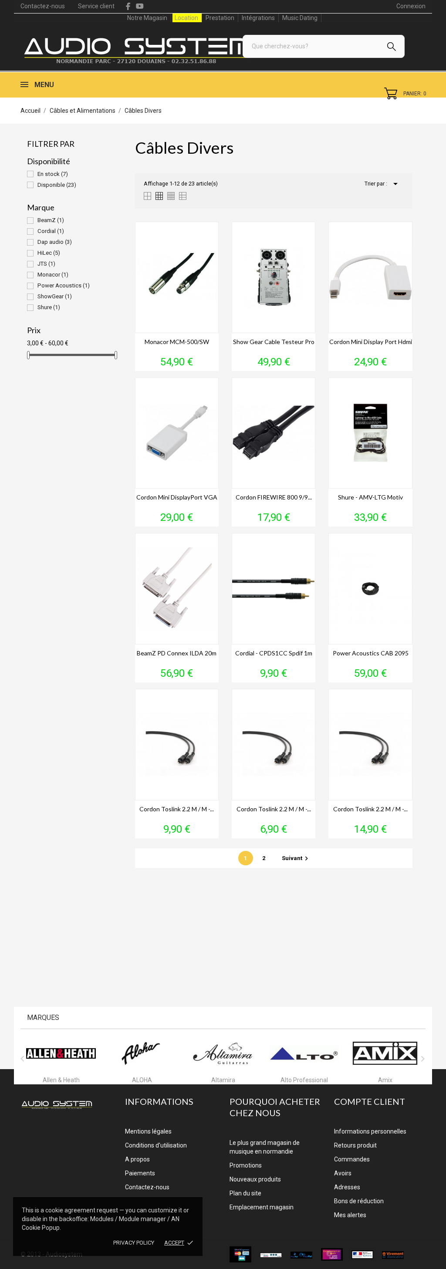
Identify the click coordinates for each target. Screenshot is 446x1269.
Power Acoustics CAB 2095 (371, 653)
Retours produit (355, 1145)
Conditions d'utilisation (156, 1145)
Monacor (52, 274)
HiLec (48, 253)
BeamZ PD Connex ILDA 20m (176, 653)
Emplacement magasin (262, 1207)
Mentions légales (148, 1131)
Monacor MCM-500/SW (177, 341)
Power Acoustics (63, 285)
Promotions (246, 1165)
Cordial (50, 231)
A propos (137, 1159)
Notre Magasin (147, 17)
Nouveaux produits (255, 1179)
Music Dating (300, 17)
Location (186, 17)
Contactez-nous (42, 6)
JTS (46, 263)
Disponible (56, 185)
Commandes (352, 1159)
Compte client (369, 1101)
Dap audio (54, 242)
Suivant (296, 858)
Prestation (220, 17)
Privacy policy (133, 1242)
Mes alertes (350, 1215)
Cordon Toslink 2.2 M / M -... (176, 809)
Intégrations (258, 17)
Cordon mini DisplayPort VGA (176, 497)
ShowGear (54, 296)
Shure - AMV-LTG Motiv (370, 497)
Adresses (347, 1187)
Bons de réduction (359, 1201)
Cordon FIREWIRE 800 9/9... (274, 497)
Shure (48, 307)
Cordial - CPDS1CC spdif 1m (273, 653)
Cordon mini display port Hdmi (370, 341)
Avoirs (342, 1173)
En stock (52, 174)
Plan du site (245, 1193)
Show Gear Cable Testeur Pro (273, 341)
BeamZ (50, 220)
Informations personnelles (370, 1131)
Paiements (140, 1173)
